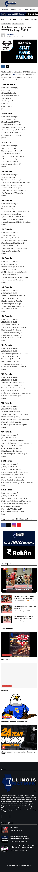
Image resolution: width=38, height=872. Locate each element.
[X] (8, 525)
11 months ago (20, 600)
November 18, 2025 (17, 841)
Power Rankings (18, 23)
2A (3, 747)
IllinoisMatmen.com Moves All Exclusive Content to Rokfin (20, 837)
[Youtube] (19, 525)
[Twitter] (8, 816)
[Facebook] (3, 525)
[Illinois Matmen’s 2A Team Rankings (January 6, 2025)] (19, 737)
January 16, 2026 (16, 830)
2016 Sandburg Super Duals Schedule (14, 721)
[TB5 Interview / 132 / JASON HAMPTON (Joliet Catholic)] (6, 619)
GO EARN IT (15, 75)
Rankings (4, 690)
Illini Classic (5, 659)
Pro (5, 568)
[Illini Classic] (19, 644)
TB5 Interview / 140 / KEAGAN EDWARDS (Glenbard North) (24, 597)
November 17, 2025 (17, 850)
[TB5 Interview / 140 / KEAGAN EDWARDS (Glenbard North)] (6, 599)
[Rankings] (19, 675)
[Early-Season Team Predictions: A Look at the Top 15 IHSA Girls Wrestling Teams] (4, 848)
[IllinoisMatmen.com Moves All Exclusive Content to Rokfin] (4, 839)
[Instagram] (14, 525)
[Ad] (19, 14)
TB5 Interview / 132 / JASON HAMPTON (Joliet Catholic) (23, 617)
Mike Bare (10, 34)
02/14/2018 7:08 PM (13, 36)
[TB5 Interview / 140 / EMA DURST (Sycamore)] (6, 609)
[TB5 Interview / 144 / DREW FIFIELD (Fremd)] (19, 580)
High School (6, 23)
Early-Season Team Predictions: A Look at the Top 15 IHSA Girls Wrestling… (23, 847)
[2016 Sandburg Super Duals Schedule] (19, 706)
